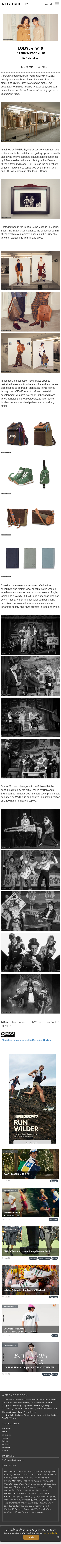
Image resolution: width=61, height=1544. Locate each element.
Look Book (51, 1022)
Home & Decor (9, 1412)
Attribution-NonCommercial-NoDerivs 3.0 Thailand (26, 1040)
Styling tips (17, 1509)
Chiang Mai (9, 1481)
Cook (31, 1474)
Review (7, 1477)
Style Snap (45, 1405)
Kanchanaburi (24, 1471)
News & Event (30, 1412)
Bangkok (8, 1487)
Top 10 (5, 1418)
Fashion (8, 1399)
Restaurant (9, 1496)
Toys (20, 1412)
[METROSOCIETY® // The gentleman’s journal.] (15, 4)
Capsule (54, 1181)
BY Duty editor (30, 58)
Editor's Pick (43, 1493)
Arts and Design (12, 1503)
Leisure (8, 1409)
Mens (38, 1490)
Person (11, 1471)
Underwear (49, 1484)
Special (39, 1484)
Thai (26, 1474)
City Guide (51, 1415)
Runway (18, 1399)
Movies (37, 1487)
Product (29, 1506)
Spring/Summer (44, 1258)
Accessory (27, 1499)
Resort (16, 1477)
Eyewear (8, 1493)
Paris (44, 1487)
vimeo (5, 1438)
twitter (5, 1441)
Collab (54, 1258)
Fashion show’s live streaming (17, 1402)
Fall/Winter (35, 1022)
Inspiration (27, 1405)
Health (7, 1509)
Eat (5, 1471)
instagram (6, 1435)
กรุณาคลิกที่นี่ (51, 1533)
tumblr (5, 1450)
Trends (52, 1499)
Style (7, 1405)
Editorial (9, 1415)
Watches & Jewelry (48, 1399)
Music (32, 1490)
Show (45, 1490)
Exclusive (19, 1415)
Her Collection (16, 1484)
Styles (35, 1496)
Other (38, 1474)
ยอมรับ (31, 1537)
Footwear (33, 1258)
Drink (50, 1503)
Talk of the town (25, 1481)
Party (36, 1481)
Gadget (47, 1509)
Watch (26, 1509)
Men (6, 1499)
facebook (6, 1428)
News (24, 1503)
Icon (36, 1405)
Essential (40, 1415)
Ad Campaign (21, 1493)
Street (37, 1477)
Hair (6, 1484)
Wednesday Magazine (14, 1460)
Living (18, 1512)
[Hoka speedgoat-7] (32, 1101)
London (36, 1471)
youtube (6, 1447)
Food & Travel (29, 1409)
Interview (29, 1484)
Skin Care (32, 1503)
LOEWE (5, 1026)
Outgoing (46, 1471)
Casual (32, 1493)
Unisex (46, 1474)
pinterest (6, 1444)
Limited (17, 1487)
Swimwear (18, 1474)
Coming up (22, 1490)
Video (13, 1418)
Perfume (26, 1512)
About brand (38, 1402)
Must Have (30, 1415)
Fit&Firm (42, 1503)
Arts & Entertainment (46, 1409)
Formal (43, 1481)
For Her (49, 1402)
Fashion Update (17, 1022)
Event (46, 1506)
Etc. (22, 1477)
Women (45, 1477)
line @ (4, 1431)
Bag (35, 1499)
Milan (53, 1474)
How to (17, 1409)
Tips (6, 1506)
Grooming (16, 1405)
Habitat (11, 1490)
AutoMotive (37, 1512)
